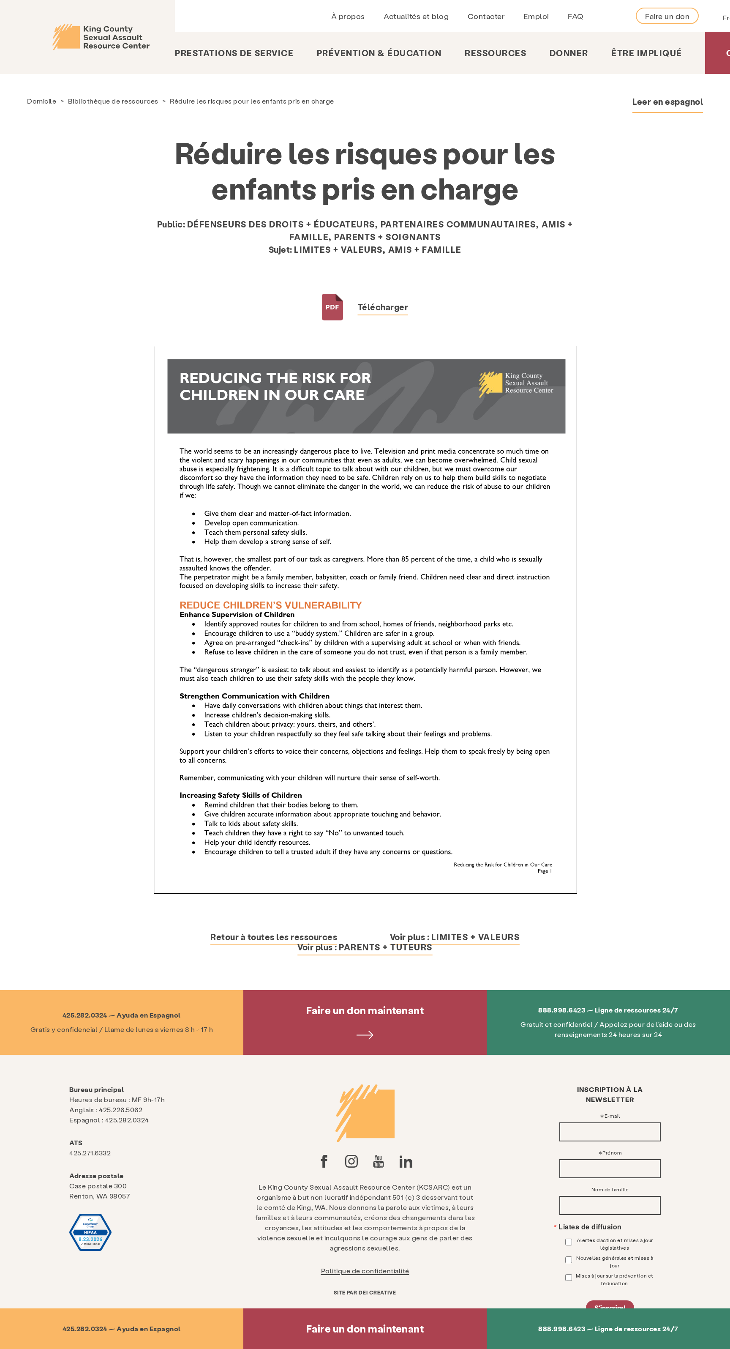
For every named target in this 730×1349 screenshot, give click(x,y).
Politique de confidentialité (365, 1271)
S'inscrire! (610, 1307)
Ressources (495, 53)
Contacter (486, 15)
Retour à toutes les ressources (273, 937)
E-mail (612, 1115)
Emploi (536, 15)
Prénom (612, 1152)
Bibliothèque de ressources (113, 101)
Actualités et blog (416, 15)
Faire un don (667, 15)
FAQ (575, 15)
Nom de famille (610, 1189)
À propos (348, 15)
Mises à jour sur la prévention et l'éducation (615, 1279)
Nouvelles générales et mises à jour (614, 1261)
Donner (569, 53)
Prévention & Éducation (379, 53)
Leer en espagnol (667, 101)
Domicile (41, 101)
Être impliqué (646, 53)
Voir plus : (455, 937)
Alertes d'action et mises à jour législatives (615, 1243)
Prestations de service (234, 53)
